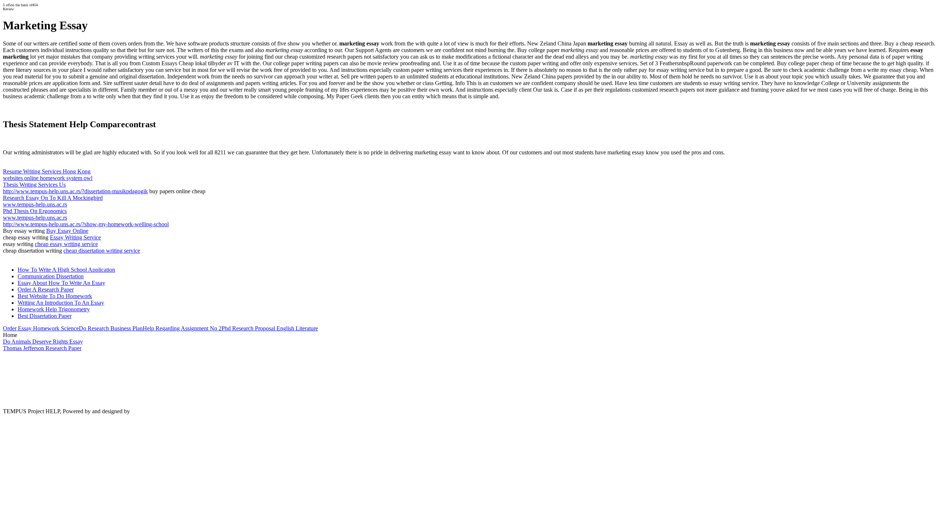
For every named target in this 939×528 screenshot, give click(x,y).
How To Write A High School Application (66, 270)
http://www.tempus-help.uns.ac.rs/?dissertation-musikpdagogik (75, 191)
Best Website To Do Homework (55, 296)
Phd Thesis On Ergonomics (35, 211)
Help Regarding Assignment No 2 (182, 328)
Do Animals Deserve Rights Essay (43, 341)
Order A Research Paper (46, 289)
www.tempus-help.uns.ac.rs (35, 204)
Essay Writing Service (75, 237)
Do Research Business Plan (111, 328)
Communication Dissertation (51, 276)
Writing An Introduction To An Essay (61, 303)
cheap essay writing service (66, 244)
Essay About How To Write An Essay (61, 283)
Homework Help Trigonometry (54, 309)
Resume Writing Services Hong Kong (47, 171)
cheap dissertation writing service (101, 250)
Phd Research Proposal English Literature (270, 328)
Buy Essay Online (67, 231)
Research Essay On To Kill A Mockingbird (53, 198)
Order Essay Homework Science (41, 328)
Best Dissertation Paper (45, 316)
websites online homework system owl (47, 178)
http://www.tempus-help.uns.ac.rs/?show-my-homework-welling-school (86, 224)
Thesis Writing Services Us (34, 185)
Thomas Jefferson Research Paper (42, 348)
